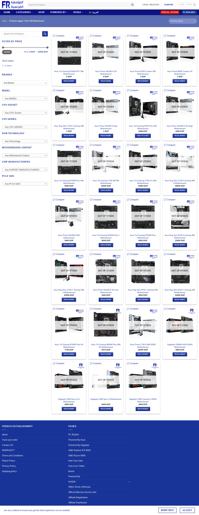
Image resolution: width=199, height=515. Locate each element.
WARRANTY (8, 450)
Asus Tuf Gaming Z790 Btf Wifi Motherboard (106, 181)
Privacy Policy (9, 466)
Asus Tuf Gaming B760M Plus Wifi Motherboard (69, 181)
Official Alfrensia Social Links (82, 492)
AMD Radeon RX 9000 (79, 450)
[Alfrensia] (12, 5)
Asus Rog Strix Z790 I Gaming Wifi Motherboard (69, 127)
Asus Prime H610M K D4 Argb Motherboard (180, 127)
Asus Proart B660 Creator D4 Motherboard (179, 72)
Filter (7, 52)
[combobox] (25, 98)
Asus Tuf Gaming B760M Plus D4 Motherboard (69, 345)
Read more (69, 81)
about (4, 434)
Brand (71, 471)
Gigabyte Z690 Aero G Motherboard (105, 399)
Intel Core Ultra (75, 461)
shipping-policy (9, 471)
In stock (8, 66)
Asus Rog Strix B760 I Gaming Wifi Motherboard (143, 291)
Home (7, 12)
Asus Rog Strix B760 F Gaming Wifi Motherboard (180, 291)
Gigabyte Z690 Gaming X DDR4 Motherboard (143, 400)
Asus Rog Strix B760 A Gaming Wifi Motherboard (180, 236)
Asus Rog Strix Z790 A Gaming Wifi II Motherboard (180, 181)
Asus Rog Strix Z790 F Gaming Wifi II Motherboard (69, 291)
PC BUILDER (189, 12)
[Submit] (132, 4)
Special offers (169, 12)
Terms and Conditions (12, 455)
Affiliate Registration (78, 497)
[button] (187, 5)
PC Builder (73, 434)
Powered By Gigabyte (78, 445)
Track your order (10, 440)
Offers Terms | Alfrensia (79, 487)
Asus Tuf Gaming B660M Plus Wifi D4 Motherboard (105, 345)
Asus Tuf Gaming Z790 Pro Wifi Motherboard (142, 181)
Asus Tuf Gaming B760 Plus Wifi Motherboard (143, 127)
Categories (23, 12)
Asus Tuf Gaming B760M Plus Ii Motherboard (105, 236)
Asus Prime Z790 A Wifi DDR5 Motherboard (143, 345)
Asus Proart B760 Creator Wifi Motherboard (143, 72)
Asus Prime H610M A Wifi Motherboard (69, 236)
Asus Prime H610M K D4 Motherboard (106, 72)
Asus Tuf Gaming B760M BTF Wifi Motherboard (69, 72)
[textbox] (24, 99)
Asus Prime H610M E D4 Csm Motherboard (106, 291)
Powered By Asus (76, 440)
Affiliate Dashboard (77, 502)
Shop (41, 12)
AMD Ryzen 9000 (76, 455)
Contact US (7, 445)
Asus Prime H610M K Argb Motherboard (105, 127)
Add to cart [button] (143, 136)
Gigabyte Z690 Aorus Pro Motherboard (69, 400)
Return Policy (8, 461)
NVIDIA (77, 12)
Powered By (58, 12)
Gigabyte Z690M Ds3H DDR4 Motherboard (180, 345)
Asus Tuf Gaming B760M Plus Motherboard (143, 236)
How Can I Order (76, 466)
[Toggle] (129, 481)
